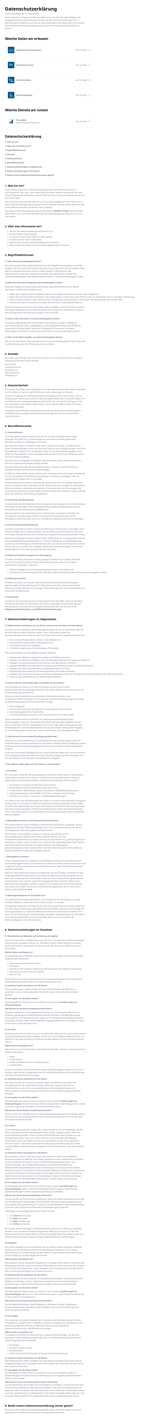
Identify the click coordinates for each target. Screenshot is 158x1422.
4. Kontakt (10, 154)
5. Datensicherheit (13, 158)
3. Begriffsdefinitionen (15, 150)
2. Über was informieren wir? (18, 146)
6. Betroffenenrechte (14, 162)
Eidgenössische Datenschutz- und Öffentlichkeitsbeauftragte (33, 609)
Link (30, 889)
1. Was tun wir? (12, 142)
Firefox (16, 1224)
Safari (15, 1218)
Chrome (16, 1215)
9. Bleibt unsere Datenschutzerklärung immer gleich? (29, 175)
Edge (15, 1221)
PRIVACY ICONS (61, 211)
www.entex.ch (11, 1412)
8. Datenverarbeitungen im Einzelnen (22, 171)
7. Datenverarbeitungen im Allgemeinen (23, 167)
